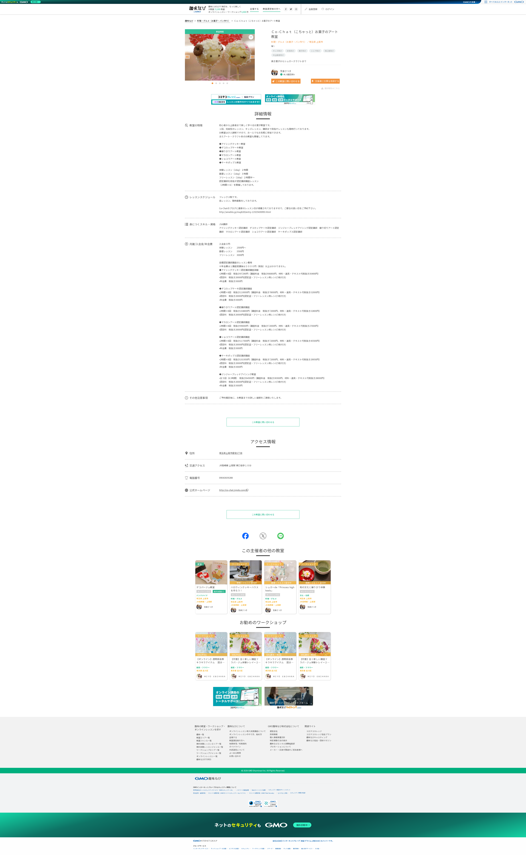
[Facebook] (286, 9)
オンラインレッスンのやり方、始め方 (245, 734)
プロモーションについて (280, 746)
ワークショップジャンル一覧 (208, 753)
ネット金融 (287, 849)
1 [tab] (212, 83)
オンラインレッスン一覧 (207, 756)
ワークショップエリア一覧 (207, 750)
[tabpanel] (220, 57)
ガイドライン (235, 746)
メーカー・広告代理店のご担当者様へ (286, 749)
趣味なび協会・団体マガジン (318, 740)
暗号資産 (296, 849)
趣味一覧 (200, 734)
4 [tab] (223, 83)
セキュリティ (245, 849)
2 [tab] (216, 83)
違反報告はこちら (332, 88)
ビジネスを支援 (234, 849)
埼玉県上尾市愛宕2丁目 (230, 453)
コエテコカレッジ (314, 731)
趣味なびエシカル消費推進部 (282, 743)
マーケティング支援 (258, 849)
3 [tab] (220, 83)
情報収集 (278, 849)
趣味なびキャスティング (316, 737)
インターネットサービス (200, 849)
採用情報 (274, 734)
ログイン (329, 9)
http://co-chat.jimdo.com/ (232, 490)
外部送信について (237, 749)
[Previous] (187, 57)
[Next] (252, 57)
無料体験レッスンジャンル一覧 (209, 746)
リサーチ (270, 849)
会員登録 (313, 9)
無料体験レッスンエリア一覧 (208, 743)
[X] (291, 9)
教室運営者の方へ (271, 8)
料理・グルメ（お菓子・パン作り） (213, 20)
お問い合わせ (235, 756)
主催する (254, 8)
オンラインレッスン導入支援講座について (247, 731)
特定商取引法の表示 (278, 740)
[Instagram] (296, 9)
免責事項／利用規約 (238, 743)
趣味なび (189, 20)
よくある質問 (235, 753)
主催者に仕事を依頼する (327, 81)
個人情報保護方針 (277, 737)
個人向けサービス (306, 849)
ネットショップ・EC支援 (218, 849)
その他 (317, 849)
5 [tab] (227, 83)
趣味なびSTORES (203, 759)
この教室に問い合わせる (288, 81)
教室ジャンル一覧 (204, 740)
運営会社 (274, 731)
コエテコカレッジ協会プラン (318, 734)
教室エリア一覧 (203, 737)
